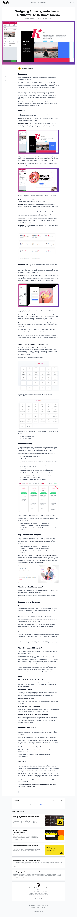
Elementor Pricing (7, 82)
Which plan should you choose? (8, 87)
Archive (37, 907)
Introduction (6, 76)
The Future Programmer (27, 68)
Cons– (6, 94)
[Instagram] (37, 899)
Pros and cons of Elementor (7, 90)
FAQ (5, 98)
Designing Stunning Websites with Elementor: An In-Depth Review (39, 785)
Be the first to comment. (42, 805)
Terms (45, 907)
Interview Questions (42, 2)
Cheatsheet (33, 2)
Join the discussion (59, 801)
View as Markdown (48, 18)
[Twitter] (35, 899)
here (27, 782)
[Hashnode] (41, 899)
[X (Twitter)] (33, 68)
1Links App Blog (31, 786)
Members (33, 907)
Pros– (6, 92)
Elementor (47, 449)
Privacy (41, 907)
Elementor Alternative (8, 100)
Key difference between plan (8, 84)
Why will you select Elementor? (7, 96)
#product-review (22, 792)
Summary (6, 102)
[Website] (39, 899)
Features (6, 77)
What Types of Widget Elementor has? (8, 79)
